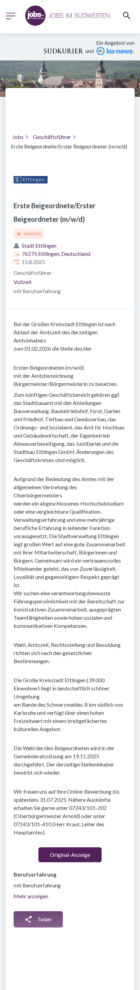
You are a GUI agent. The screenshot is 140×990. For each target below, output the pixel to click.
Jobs (17, 137)
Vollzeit (23, 282)
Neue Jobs (66, 114)
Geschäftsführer (52, 137)
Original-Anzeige (70, 854)
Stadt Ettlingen (39, 245)
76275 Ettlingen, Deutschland (56, 253)
